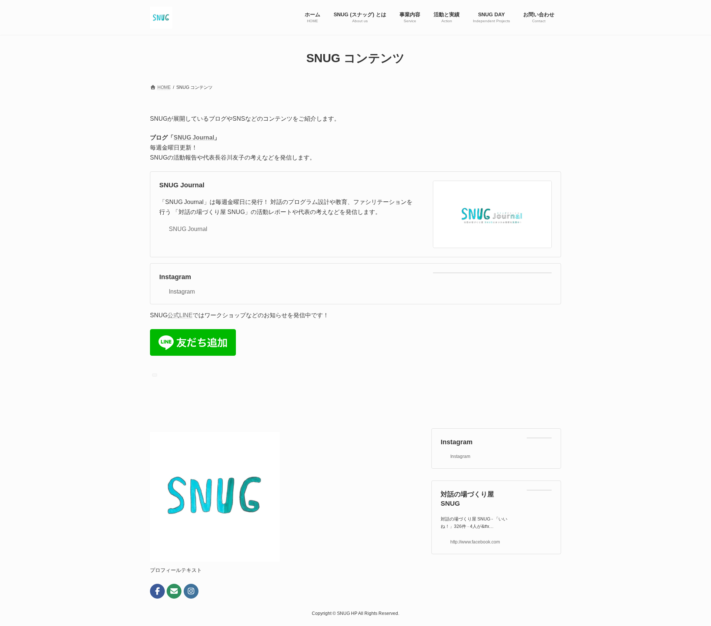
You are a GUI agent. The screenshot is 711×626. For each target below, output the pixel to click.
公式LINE (180, 315)
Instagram (175, 277)
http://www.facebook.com (475, 542)
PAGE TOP (688, 600)
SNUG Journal (194, 137)
